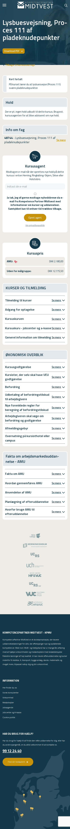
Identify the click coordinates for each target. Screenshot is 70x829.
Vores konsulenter (11, 692)
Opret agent (35, 218)
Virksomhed (8, 697)
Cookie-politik (9, 717)
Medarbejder (8, 702)
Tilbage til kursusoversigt (20, 65)
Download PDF (12, 51)
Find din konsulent (16, 761)
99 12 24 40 (12, 751)
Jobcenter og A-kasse (12, 712)
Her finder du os (10, 687)
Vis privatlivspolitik (35, 225)
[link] (35, 5)
